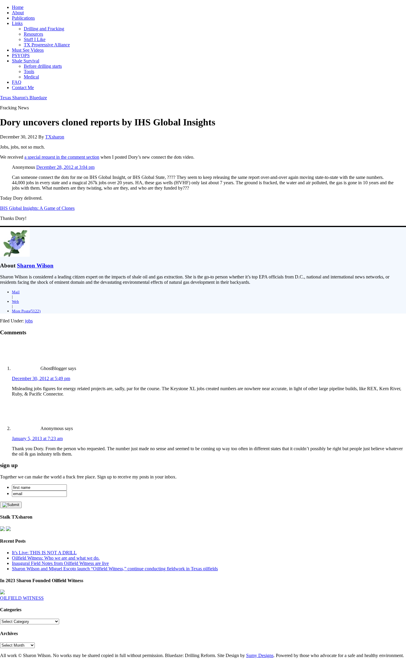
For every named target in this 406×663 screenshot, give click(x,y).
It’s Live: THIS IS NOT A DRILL (44, 552)
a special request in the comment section (61, 157)
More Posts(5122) (26, 311)
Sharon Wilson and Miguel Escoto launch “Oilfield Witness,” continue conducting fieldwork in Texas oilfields (115, 568)
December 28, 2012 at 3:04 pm (65, 167)
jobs (29, 320)
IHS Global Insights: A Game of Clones (37, 208)
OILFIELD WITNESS (22, 598)
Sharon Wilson (35, 265)
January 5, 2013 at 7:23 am (37, 438)
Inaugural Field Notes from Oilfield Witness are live (60, 563)
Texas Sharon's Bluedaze (23, 97)
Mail (16, 292)
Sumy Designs (259, 655)
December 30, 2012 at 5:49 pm (41, 378)
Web (15, 301)
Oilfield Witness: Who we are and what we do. (56, 557)
